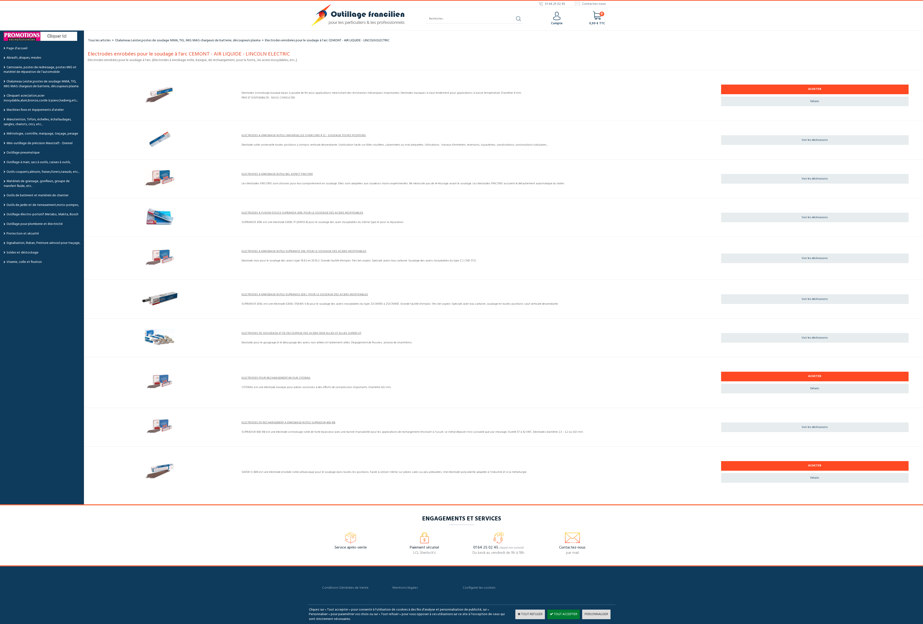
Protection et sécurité (22, 233)
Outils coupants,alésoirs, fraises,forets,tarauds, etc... (42, 172)
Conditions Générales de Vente (345, 588)
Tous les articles (99, 40)
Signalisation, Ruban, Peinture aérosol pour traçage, (43, 243)
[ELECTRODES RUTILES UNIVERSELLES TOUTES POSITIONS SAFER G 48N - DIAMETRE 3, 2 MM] (159, 479)
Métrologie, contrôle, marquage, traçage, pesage (42, 133)
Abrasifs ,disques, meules (23, 58)
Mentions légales (405, 588)
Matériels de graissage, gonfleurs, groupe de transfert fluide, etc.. (37, 184)
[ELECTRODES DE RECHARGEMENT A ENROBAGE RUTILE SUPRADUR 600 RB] (159, 434)
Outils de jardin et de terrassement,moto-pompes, (42, 205)
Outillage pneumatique (23, 152)
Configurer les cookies (479, 588)
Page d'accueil (16, 48)
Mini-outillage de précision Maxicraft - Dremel (39, 143)
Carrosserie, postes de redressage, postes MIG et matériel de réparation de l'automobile (40, 70)
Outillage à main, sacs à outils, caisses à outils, (38, 162)
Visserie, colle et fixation (24, 262)
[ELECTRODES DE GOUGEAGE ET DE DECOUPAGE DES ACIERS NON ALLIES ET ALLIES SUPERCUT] (159, 344)
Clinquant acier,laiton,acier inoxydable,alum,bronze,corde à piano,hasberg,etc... (41, 98)
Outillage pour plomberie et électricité (34, 224)
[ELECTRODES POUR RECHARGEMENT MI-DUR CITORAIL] (159, 389)
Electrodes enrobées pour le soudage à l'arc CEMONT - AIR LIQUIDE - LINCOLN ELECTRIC (327, 40)
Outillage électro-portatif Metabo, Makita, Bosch (42, 214)
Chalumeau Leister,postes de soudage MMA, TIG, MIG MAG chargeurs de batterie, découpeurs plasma (41, 84)
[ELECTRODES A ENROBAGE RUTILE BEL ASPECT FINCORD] (159, 185)
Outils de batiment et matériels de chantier (37, 195)
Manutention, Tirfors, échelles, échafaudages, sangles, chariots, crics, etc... (37, 122)
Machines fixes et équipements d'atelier (35, 110)
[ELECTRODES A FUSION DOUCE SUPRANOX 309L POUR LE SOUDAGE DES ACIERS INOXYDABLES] (159, 224)
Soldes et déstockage (22, 252)
